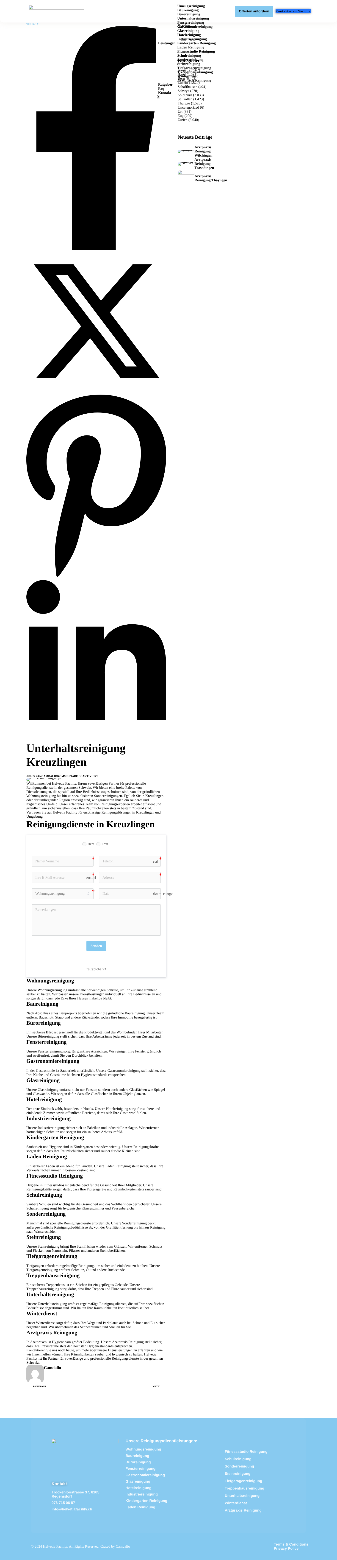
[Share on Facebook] (96, 249)
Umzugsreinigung (191, 6)
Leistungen (167, 43)
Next (156, 1386)
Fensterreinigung (190, 23)
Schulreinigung (189, 56)
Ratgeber (165, 85)
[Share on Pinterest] (96, 578)
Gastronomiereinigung (195, 27)
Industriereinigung (192, 39)
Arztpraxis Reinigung (194, 80)
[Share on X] (96, 390)
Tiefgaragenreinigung (194, 68)
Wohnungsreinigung (52, 990)
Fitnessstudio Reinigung (196, 51)
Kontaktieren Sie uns (41, 1350)
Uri (180, 112)
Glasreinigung (188, 31)
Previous (39, 1386)
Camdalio (49, 776)
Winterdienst (187, 76)
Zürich (183, 120)
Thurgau (33, 24)
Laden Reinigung (190, 47)
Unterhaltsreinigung (193, 18)
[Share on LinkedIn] (96, 739)
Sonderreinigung (190, 60)
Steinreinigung (188, 64)
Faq (161, 89)
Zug (181, 116)
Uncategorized (188, 107)
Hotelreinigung (189, 35)
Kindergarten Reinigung (196, 43)
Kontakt (164, 93)
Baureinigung (188, 10)
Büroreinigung (188, 14)
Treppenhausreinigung (195, 72)
